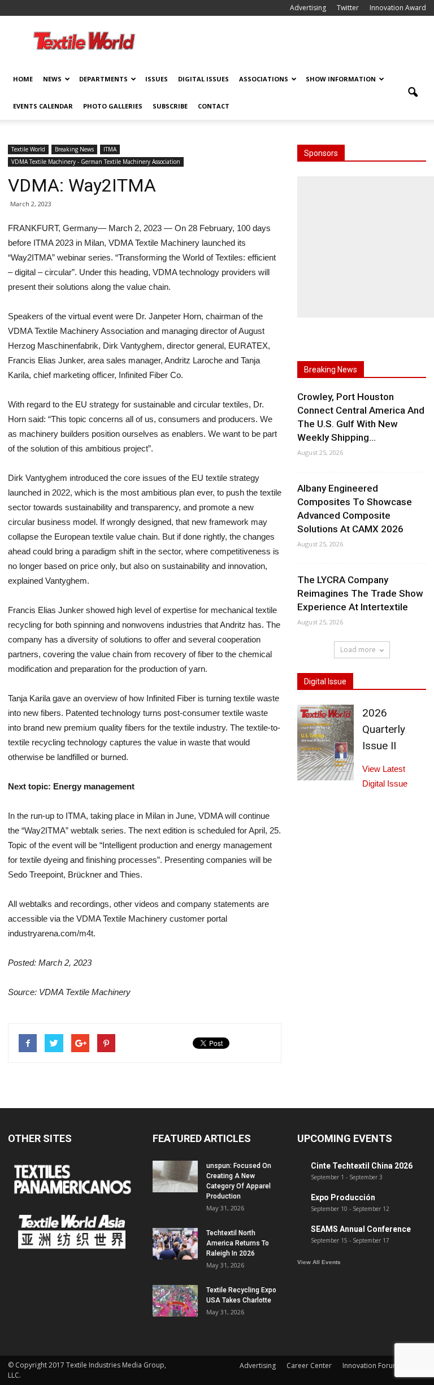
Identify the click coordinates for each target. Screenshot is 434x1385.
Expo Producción (343, 1197)
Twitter (348, 7)
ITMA (109, 149)
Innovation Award (398, 7)
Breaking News (74, 149)
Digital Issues (203, 79)
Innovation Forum (370, 1365)
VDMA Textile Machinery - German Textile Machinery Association (95, 162)
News (52, 79)
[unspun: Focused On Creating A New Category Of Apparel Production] (175, 1176)
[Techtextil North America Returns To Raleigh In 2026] (175, 1244)
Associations (263, 79)
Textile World (28, 149)
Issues (156, 79)
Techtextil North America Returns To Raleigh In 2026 (237, 1243)
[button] (412, 92)
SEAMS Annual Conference (361, 1229)
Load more (358, 649)
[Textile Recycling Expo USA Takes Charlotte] (175, 1301)
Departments (103, 79)
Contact (213, 106)
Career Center (309, 1365)
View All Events (319, 1262)
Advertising (308, 7)
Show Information (341, 79)
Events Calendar (43, 106)
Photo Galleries (112, 106)
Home (23, 79)
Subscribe (170, 106)
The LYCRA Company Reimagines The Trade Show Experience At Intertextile (360, 593)
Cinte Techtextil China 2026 (362, 1165)
